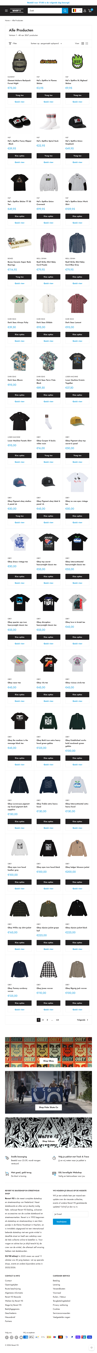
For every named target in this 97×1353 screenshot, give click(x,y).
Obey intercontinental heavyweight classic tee (75, 563)
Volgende (81, 1020)
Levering (56, 1284)
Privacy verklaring (60, 1305)
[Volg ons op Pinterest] (16, 1337)
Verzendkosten (59, 1288)
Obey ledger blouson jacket (77, 867)
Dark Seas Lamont (73, 322)
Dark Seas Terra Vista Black (46, 381)
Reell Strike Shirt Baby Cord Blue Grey (74, 263)
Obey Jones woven (45, 988)
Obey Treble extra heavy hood (47, 805)
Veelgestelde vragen (61, 1317)
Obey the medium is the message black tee (18, 742)
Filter (15, 43)
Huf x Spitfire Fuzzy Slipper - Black (19, 142)
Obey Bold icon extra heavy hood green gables (48, 742)
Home (7, 20)
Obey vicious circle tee (75, 682)
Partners (8, 1321)
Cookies (56, 1309)
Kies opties (19, 155)
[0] (89, 10)
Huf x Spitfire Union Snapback (73, 142)
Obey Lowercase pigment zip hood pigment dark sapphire (18, 806)
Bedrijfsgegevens (12, 1309)
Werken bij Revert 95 (14, 1300)
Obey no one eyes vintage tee (76, 502)
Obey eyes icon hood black (48, 867)
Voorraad (57, 1292)
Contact (8, 1280)
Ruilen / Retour (59, 1296)
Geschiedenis (10, 1313)
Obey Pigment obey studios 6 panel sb (19, 502)
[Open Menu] (6, 11)
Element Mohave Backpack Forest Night (19, 82)
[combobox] (45, 10)
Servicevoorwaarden (61, 1313)
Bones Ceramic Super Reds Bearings (19, 263)
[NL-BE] (77, 10)
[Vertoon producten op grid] (83, 43)
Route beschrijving (13, 1288)
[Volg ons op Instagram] (11, 1337)
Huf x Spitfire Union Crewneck (45, 203)
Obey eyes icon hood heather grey (17, 868)
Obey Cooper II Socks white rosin (46, 442)
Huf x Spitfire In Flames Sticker (47, 82)
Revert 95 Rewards (13, 1296)
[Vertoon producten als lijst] (87, 43)
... (52, 1020)
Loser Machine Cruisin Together (74, 381)
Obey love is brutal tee (75, 622)
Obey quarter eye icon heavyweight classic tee (18, 623)
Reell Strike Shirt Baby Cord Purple (46, 263)
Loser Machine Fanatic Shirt (19, 440)
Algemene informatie (14, 1292)
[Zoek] (65, 10)
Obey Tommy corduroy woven (17, 990)
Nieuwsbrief (10, 1317)
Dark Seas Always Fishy (18, 322)
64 (57, 1020)
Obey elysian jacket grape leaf (48, 929)
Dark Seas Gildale (44, 322)
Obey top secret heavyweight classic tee (46, 563)
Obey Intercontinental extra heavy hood (76, 805)
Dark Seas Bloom (15, 380)
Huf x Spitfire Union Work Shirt (76, 203)
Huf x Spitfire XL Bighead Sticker (76, 82)
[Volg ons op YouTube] (21, 1337)
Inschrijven (62, 1221)
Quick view (19, 101)
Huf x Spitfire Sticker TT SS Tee (19, 203)
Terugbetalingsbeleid (61, 1300)
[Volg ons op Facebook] (7, 1337)
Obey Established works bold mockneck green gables (75, 743)
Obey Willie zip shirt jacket (19, 927)
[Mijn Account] (84, 10)
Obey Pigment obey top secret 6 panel (75, 442)
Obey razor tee (14, 682)
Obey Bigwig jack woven (76, 988)
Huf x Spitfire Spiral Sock (47, 141)
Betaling (56, 1280)
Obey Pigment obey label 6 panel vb (48, 502)
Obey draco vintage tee (18, 561)
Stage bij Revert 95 (13, 1305)
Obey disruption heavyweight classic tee (46, 623)
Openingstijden (11, 1284)
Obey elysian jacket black (76, 927)
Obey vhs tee (42, 682)
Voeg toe (19, 95)
